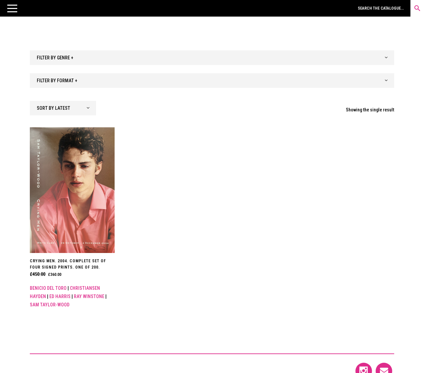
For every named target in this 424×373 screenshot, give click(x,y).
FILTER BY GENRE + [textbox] (55, 57)
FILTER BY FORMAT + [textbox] (57, 80)
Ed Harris (60, 296)
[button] (12, 8)
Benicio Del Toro (48, 288)
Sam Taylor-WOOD (50, 304)
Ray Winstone (89, 296)
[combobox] (212, 57)
